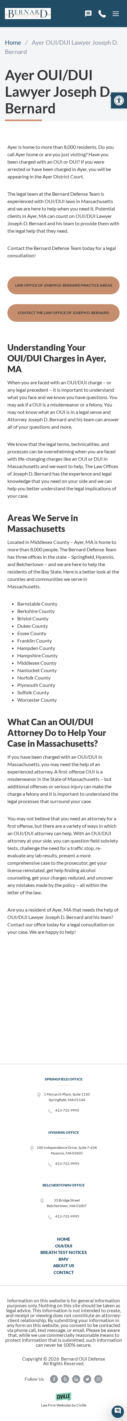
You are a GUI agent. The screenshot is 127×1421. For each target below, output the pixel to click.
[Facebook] (54, 1379)
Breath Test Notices (63, 1252)
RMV (63, 1259)
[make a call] (102, 14)
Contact (64, 1272)
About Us (63, 1265)
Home (63, 1239)
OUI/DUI (63, 1245)
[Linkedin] (76, 1379)
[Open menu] (115, 13)
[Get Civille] (63, 1402)
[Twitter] (87, 1379)
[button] (119, 100)
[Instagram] (98, 1379)
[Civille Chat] (118, 1412)
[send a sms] (88, 14)
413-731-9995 (67, 1110)
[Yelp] (65, 1379)
